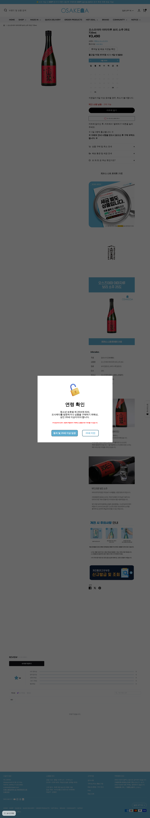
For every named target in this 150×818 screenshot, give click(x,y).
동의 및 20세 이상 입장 (64, 433)
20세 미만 (90, 433)
